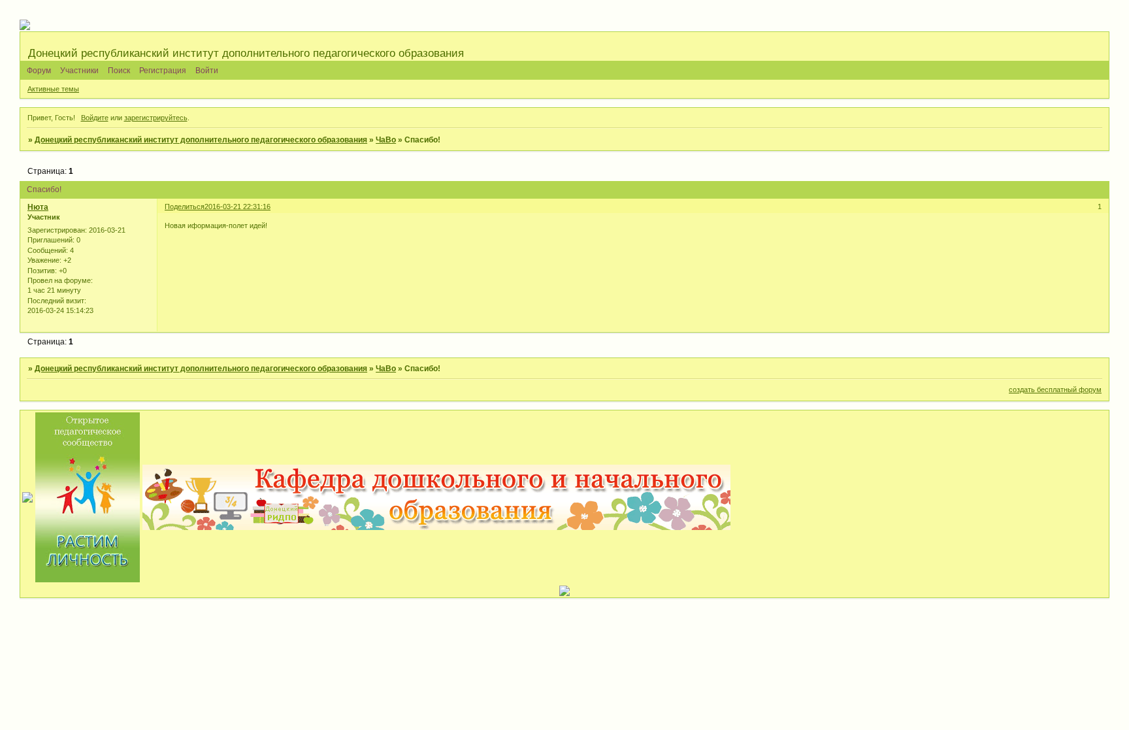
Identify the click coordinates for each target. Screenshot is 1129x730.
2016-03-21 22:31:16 (237, 206)
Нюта (37, 207)
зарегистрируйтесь (156, 118)
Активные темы (53, 89)
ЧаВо (386, 139)
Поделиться (185, 206)
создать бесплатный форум (1055, 389)
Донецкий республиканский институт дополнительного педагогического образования (201, 139)
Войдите (94, 118)
